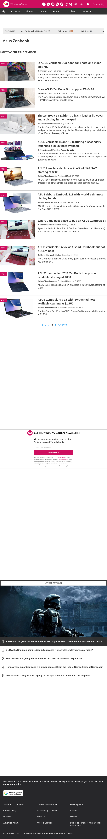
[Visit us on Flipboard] (61, 4)
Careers (73, 810)
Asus (3, 64)
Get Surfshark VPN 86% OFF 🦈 (35, 31)
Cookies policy (9, 810)
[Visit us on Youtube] (52, 4)
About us (41, 816)
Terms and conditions (13, 804)
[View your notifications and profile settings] (88, 4)
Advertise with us (11, 822)
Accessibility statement (47, 810)
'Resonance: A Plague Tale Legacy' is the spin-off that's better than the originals (48, 675)
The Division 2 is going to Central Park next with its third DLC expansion (44, 658)
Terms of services (61, 457)
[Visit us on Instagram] (57, 4)
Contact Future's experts (48, 804)
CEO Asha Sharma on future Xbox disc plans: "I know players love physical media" (49, 650)
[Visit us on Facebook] (44, 4)
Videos (29, 11)
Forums (73, 816)
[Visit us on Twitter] (48, 4)
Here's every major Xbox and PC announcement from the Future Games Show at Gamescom (54, 667)
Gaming (43, 11)
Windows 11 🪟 (65, 31)
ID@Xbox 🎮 (86, 31)
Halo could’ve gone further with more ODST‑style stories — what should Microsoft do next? (54, 641)
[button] (98, 4)
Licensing (7, 816)
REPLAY (57, 11)
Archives (62, 325)
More (85, 11)
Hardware (72, 11)
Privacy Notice (63, 459)
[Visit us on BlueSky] (70, 4)
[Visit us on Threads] (66, 4)
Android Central (44, 822)
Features (15, 11)
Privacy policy (76, 804)
